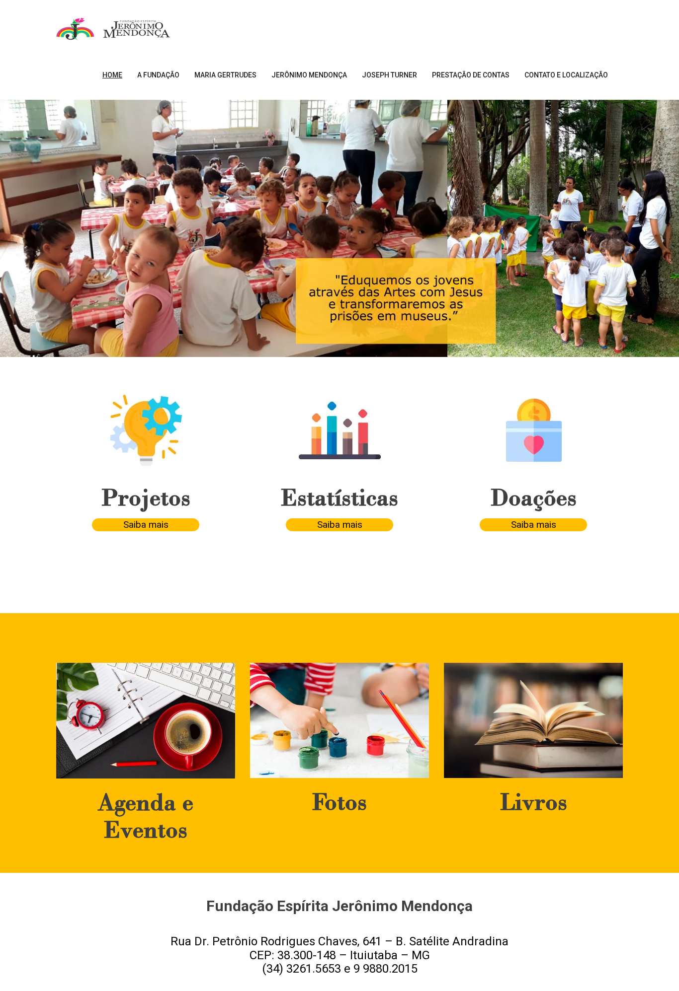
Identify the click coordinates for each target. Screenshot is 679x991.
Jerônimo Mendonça (309, 75)
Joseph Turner (389, 75)
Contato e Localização (566, 75)
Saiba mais (146, 524)
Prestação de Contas (470, 75)
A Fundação (158, 75)
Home (112, 75)
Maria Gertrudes (225, 75)
